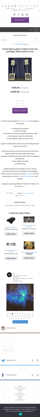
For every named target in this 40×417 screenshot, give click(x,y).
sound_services (12, 286)
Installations (20, 394)
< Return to (20, 44)
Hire (20, 392)
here (23, 186)
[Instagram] (31, 308)
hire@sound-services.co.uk (20, 10)
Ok (20, 414)
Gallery (20, 396)
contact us (29, 174)
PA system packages (28, 193)
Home (20, 386)
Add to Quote (20, 110)
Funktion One (24, 121)
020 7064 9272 (29, 8)
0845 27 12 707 (10, 8)
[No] (38, 411)
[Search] (37, 40)
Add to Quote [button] (11, 234)
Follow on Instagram (21, 322)
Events (20, 390)
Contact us (20, 400)
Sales (20, 398)
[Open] (20, 297)
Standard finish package (27, 176)
